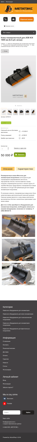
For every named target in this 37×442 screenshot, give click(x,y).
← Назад (4, 51)
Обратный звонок (26, 19)
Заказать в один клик (20, 148)
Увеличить (19, 105)
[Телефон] (5, 19)
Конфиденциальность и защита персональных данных (12, 423)
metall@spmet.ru (13, 19)
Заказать (21, 154)
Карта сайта (6, 418)
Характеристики (25, 169)
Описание (8, 169)
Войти (2, 1)
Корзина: (10, 26)
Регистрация (9, 1)
